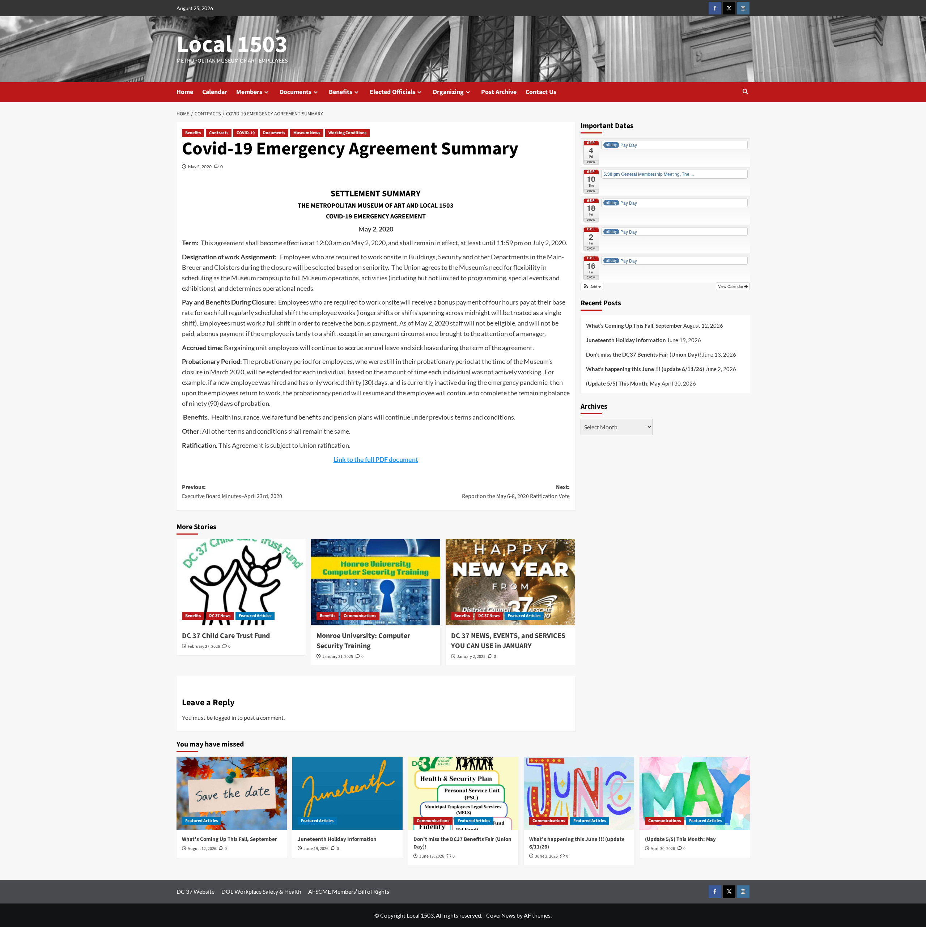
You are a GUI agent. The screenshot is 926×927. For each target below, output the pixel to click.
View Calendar (731, 286)
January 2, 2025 (471, 657)
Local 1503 (232, 44)
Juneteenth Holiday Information (626, 340)
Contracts (218, 133)
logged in (225, 717)
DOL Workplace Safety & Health (261, 891)
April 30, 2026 (663, 849)
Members (249, 92)
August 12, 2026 (202, 849)
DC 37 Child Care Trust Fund (226, 636)
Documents (295, 92)
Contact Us (541, 92)
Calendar (214, 92)
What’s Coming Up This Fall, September (634, 325)
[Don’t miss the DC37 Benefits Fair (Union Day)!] (463, 793)
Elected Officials (392, 92)
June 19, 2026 (315, 849)
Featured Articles (255, 616)
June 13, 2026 (431, 856)
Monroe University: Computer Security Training (363, 641)
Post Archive (499, 92)
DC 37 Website (195, 891)
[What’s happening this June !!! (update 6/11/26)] (579, 793)
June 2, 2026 (546, 856)
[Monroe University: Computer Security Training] (375, 582)
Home (185, 92)
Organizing (448, 92)
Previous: (232, 492)
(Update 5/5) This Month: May (623, 383)
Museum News (306, 133)
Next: (516, 492)
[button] (745, 92)
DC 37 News (219, 616)
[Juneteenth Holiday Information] (347, 793)
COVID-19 (246, 133)
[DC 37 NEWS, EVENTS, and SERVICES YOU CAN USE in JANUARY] (510, 582)
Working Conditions (347, 133)
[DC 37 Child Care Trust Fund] (241, 582)
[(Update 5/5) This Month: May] (695, 793)
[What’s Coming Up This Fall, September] (232, 793)
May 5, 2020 (200, 166)
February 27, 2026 (204, 646)
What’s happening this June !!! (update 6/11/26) (645, 369)
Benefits (340, 92)
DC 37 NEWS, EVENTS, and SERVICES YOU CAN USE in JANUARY (508, 641)
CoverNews (500, 915)
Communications (360, 616)
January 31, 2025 (337, 657)
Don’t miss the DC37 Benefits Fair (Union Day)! (643, 354)
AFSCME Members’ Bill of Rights (348, 891)
